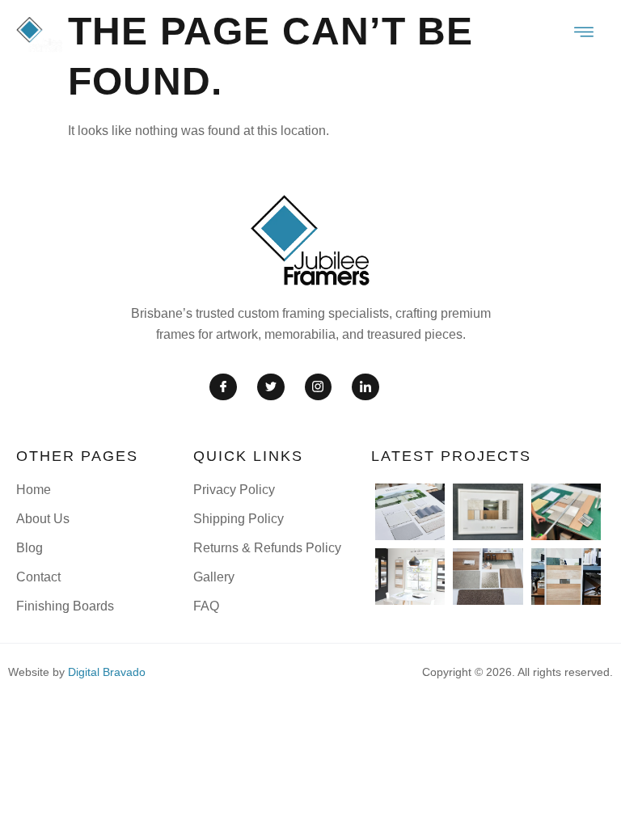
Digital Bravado (107, 671)
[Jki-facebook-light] (223, 387)
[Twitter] (271, 387)
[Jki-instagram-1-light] (318, 387)
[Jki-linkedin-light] (365, 387)
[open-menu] (584, 34)
